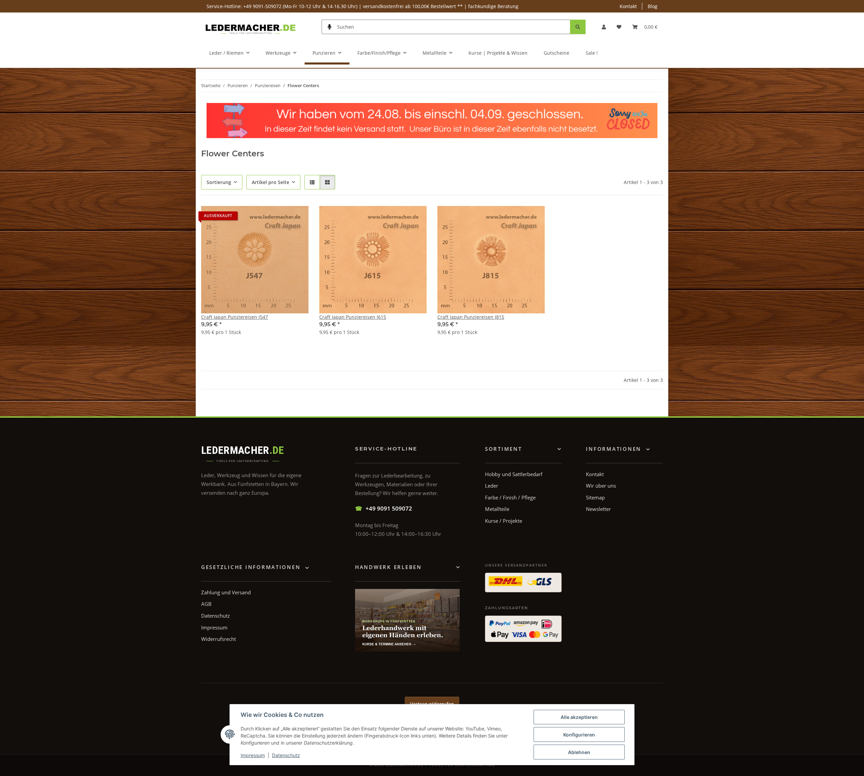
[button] (603, 26)
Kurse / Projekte (503, 520)
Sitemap (595, 497)
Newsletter (598, 509)
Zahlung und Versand (226, 592)
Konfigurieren (579, 735)
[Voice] (330, 27)
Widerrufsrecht (218, 639)
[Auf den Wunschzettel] (297, 217)
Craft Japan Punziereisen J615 (352, 317)
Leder (491, 485)
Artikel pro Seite (270, 182)
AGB (206, 603)
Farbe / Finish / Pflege (510, 497)
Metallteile (497, 509)
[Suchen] (578, 27)
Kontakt (628, 6)
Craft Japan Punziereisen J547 (234, 317)
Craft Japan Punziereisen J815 (470, 317)
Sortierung (219, 182)
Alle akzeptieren (579, 717)
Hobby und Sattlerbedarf (513, 474)
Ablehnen (579, 752)
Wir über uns (601, 485)
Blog (652, 6)
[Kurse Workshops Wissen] (407, 620)
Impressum (253, 755)
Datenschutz (286, 755)
